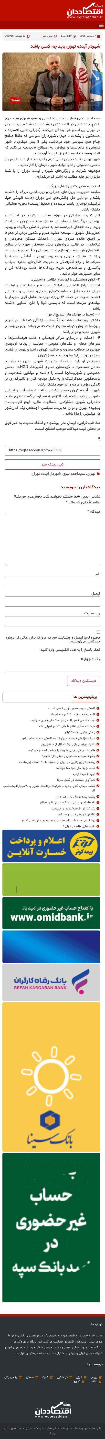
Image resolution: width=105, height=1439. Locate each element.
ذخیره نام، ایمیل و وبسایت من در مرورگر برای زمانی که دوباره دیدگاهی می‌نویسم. (53, 639)
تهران (91, 473)
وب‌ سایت (92, 613)
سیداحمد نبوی (74, 473)
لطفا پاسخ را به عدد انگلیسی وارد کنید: (69, 650)
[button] (101, 25)
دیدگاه (93, 512)
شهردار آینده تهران (46, 473)
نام (97, 574)
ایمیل (95, 594)
